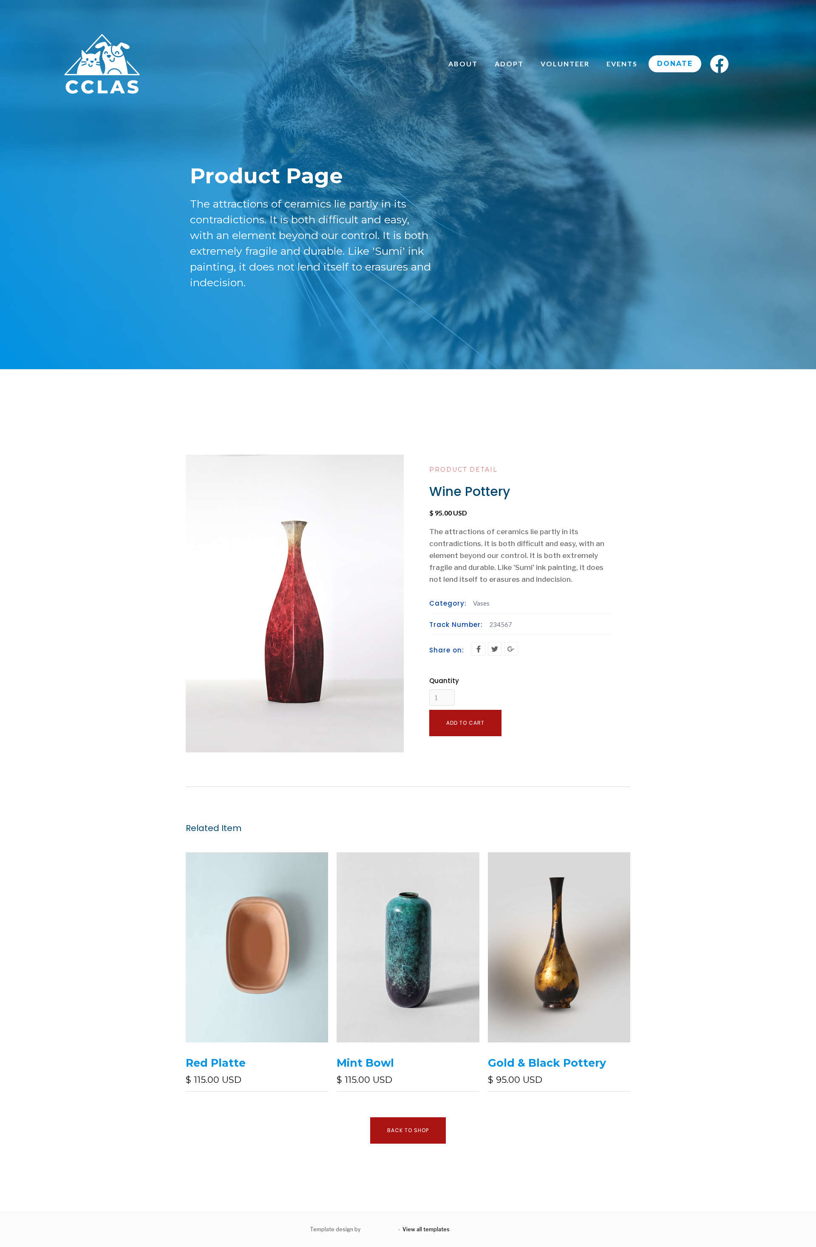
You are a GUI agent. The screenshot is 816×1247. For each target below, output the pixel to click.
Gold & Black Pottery (547, 1062)
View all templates (426, 1229)
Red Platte (216, 1062)
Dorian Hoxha (379, 1229)
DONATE (675, 64)
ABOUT (463, 64)
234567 (500, 624)
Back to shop (408, 1130)
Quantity (444, 681)
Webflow (494, 1229)
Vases (481, 603)
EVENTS (622, 64)
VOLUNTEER (565, 64)
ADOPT (509, 64)
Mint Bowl (365, 1062)
